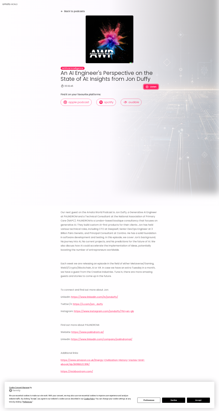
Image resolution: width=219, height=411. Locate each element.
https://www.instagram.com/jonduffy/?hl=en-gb (104, 311)
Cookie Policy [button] (89, 399)
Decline (174, 400)
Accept (198, 400)
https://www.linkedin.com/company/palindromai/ (101, 339)
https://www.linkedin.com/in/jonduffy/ (94, 297)
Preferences (148, 400)
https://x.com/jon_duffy (88, 304)
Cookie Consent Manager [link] (19, 388)
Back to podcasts (74, 11)
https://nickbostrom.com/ (77, 371)
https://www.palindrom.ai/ (87, 332)
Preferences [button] (27, 402)
